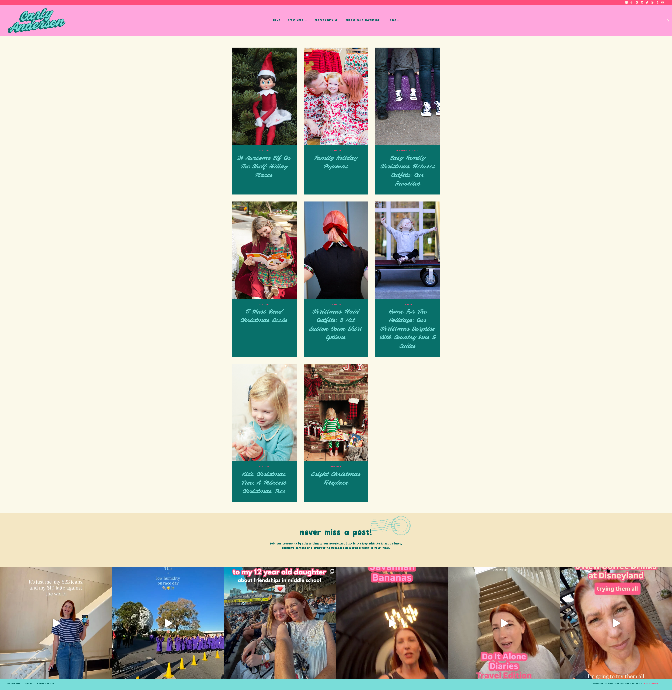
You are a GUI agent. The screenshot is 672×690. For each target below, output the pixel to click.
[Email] (662, 2)
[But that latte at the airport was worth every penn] (56, 623)
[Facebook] (636, 2)
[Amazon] (657, 2)
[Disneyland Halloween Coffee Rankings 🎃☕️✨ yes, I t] (616, 623)
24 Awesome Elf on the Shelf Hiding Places (264, 166)
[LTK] (652, 2)
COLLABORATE (14, 683)
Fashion (336, 150)
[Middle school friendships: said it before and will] (280, 623)
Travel (408, 304)
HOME (276, 20)
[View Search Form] (668, 20)
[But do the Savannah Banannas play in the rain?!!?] (392, 623)
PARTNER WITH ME (326, 20)
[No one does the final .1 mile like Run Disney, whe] (168, 623)
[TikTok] (647, 2)
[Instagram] (626, 2)
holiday (264, 150)
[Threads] (631, 2)
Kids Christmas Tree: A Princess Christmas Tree (264, 483)
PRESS (28, 683)
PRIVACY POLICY (45, 683)
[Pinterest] (641, 2)
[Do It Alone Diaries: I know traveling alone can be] (504, 623)
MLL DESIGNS (651, 683)
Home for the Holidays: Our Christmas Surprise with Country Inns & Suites (408, 329)
